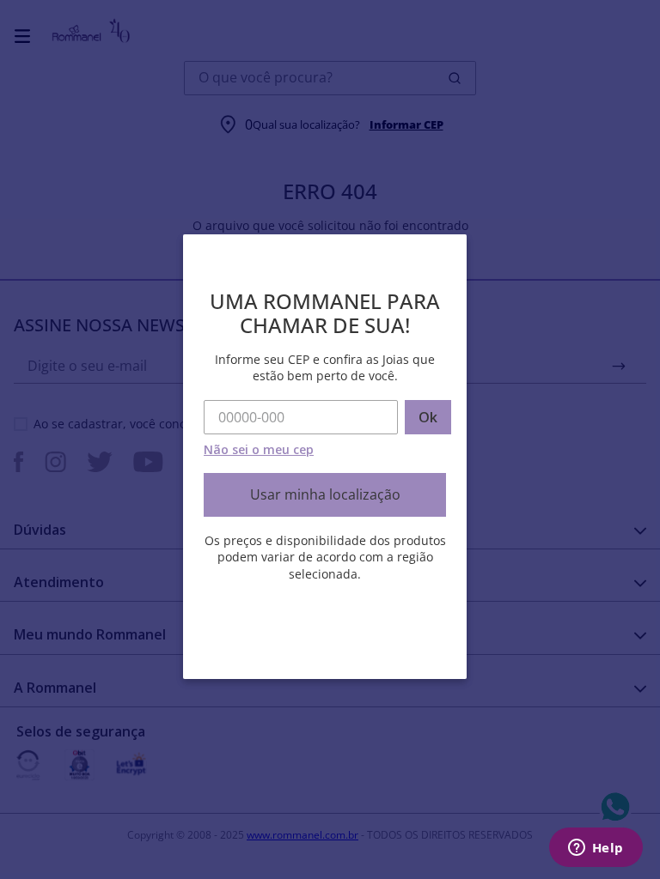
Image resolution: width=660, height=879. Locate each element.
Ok (428, 417)
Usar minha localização (325, 494)
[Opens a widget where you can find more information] (595, 848)
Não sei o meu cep (259, 449)
